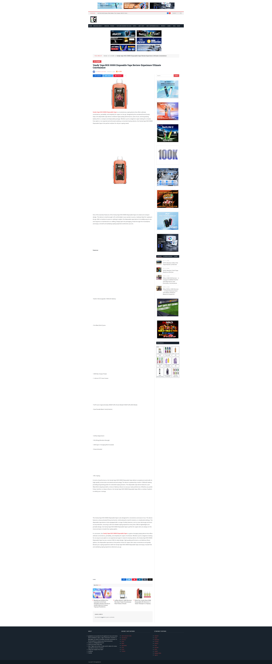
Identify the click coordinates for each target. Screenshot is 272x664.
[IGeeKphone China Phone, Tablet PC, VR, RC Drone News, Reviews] (93, 19)
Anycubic (156, 647)
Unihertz (156, 643)
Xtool (155, 649)
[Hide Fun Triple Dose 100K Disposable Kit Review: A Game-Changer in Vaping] (143, 593)
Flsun (155, 645)
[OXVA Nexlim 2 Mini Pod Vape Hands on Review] (159, 262)
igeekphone (98, 662)
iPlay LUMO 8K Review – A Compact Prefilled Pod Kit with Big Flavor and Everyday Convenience (171, 280)
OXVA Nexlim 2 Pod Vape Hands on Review (170, 271)
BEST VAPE (141, 26)
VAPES (134, 26)
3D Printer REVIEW (167, 256)
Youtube (90, 653)
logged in (103, 617)
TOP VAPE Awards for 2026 (124, 26)
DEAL (174, 26)
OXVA (122, 641)
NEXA (122, 643)
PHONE (112, 26)
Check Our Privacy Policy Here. (95, 644)
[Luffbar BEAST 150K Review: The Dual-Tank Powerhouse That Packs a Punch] (122, 593)
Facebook (90, 651)
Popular (159, 256)
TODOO (123, 651)
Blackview (156, 639)
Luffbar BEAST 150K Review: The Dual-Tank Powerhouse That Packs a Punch (123, 601)
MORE (169, 26)
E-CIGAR (97, 61)
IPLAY (122, 649)
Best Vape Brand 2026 (153, 26)
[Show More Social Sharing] (125, 75)
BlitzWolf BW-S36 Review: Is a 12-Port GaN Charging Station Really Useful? (113, 13)
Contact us (90, 642)
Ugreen (156, 655)
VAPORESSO (124, 637)
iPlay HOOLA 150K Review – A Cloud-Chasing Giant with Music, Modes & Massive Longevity (170, 291)
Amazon (106, 26)
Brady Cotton (101, 71)
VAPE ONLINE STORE (126, 636)
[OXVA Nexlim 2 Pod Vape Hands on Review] (159, 269)
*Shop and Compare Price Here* (95, 649)
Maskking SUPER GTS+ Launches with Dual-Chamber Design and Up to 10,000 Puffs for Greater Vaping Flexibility (102, 603)
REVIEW (163, 26)
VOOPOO (123, 639)
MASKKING (124, 645)
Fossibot (156, 641)
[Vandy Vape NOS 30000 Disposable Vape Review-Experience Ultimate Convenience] (123, 94)
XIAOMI (175, 256)
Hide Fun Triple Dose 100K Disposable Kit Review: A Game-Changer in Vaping (143, 601)
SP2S (122, 647)
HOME (90, 26)
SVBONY (156, 636)
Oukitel (156, 651)
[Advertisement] (123, 136)
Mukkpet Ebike (157, 653)
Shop (178, 26)
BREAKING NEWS (97, 26)
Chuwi (155, 637)
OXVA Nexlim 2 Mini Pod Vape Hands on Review (170, 263)
